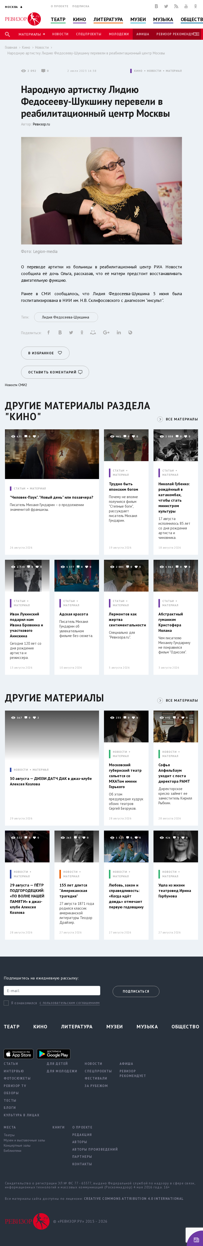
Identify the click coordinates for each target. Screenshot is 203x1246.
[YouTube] (186, 6)
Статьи (11, 1064)
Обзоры (11, 1093)
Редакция (82, 1135)
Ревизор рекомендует (176, 34)
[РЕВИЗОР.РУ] (23, 19)
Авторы (79, 1142)
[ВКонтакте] (156, 6)
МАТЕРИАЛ (174, 71)
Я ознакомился (24, 1003)
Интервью (14, 1071)
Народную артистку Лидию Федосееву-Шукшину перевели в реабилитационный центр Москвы (86, 53)
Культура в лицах (21, 1115)
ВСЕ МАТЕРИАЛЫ (182, 419)
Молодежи (119, 34)
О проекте (60, 6)
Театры (9, 1135)
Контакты (82, 1164)
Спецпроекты (88, 34)
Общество (185, 1026)
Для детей (57, 1064)
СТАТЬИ (19, 488)
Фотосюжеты (17, 1078)
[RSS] (176, 6)
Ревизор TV (15, 1086)
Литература (108, 19)
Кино (79, 19)
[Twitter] (166, 6)
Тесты (10, 1100)
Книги (58, 1127)
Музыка (163, 19)
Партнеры (82, 1157)
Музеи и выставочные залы (24, 1140)
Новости (60, 34)
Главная (11, 47)
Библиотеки (12, 1150)
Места (10, 1127)
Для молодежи (62, 1071)
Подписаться (136, 991)
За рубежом (96, 1086)
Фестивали (96, 1078)
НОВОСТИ (154, 71)
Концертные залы (17, 1145)
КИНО (138, 71)
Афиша (142, 34)
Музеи (138, 19)
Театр (58, 19)
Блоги (10, 1108)
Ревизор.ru (41, 124)
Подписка (80, 6)
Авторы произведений (95, 1149)
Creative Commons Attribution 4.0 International (134, 1199)
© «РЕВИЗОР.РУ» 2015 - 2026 (80, 1221)
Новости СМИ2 (16, 385)
